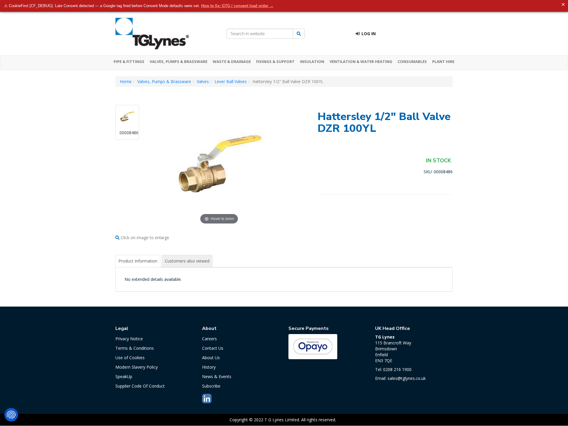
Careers (209, 338)
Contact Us (212, 348)
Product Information (137, 261)
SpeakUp (123, 376)
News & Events (216, 376)
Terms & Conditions (134, 348)
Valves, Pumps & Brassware (164, 81)
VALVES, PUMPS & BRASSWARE (178, 61)
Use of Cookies (130, 357)
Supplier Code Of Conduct (140, 386)
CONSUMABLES (412, 61)
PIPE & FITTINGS (129, 61)
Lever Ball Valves (230, 81)
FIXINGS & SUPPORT (275, 61)
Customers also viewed (187, 261)
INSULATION (312, 61)
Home (126, 81)
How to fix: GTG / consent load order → (237, 6)
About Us (211, 357)
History (209, 367)
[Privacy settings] (11, 415)
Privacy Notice (129, 338)
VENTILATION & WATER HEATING (361, 61)
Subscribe (211, 386)
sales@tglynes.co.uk (407, 378)
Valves (203, 81)
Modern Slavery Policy (136, 367)
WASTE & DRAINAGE (232, 61)
